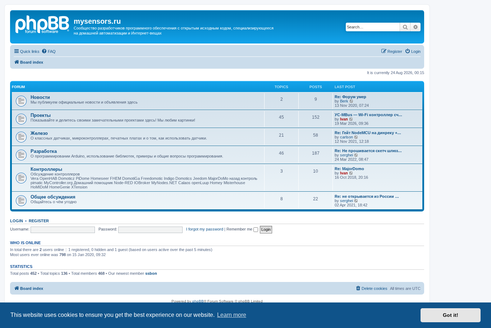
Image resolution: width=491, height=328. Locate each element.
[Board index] (43, 23)
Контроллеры (46, 169)
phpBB (198, 301)
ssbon (151, 273)
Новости (40, 97)
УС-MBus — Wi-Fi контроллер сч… (368, 115)
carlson (346, 137)
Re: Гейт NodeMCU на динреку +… (368, 133)
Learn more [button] (231, 315)
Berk (344, 101)
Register (39, 221)
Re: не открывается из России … (367, 196)
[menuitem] (48, 51)
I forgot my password (204, 229)
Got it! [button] (450, 315)
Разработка (44, 151)
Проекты (41, 115)
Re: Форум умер (350, 97)
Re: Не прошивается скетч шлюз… (368, 151)
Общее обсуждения (53, 197)
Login (16, 221)
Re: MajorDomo (349, 169)
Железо (39, 133)
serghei (346, 155)
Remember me (239, 229)
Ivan (344, 119)
